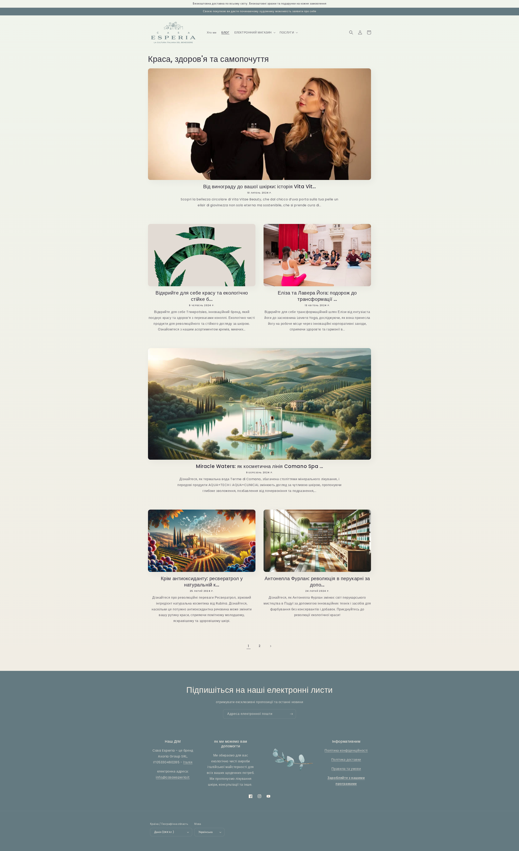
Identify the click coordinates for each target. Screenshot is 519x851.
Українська (205, 832)
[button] (254, 32)
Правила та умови (346, 768)
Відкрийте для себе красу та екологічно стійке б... (201, 296)
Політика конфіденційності (346, 750)
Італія (188, 762)
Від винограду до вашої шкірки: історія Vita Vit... (259, 186)
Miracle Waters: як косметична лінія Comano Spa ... (259, 466)
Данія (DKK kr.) (164, 832)
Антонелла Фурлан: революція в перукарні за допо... (317, 581)
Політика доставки (346, 759)
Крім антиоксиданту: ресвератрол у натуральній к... (202, 581)
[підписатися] (291, 714)
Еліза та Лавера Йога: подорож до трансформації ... (317, 296)
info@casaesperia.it (173, 777)
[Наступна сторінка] (270, 646)
